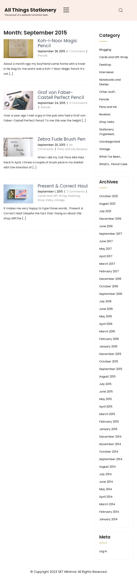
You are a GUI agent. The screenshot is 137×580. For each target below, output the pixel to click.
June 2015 (106, 391)
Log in (103, 551)
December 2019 (110, 219)
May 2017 (105, 249)
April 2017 (105, 256)
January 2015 (108, 429)
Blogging (105, 50)
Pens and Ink (66, 149)
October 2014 (108, 452)
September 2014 (110, 459)
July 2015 (105, 384)
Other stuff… (107, 92)
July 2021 (105, 211)
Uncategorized (109, 142)
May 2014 (105, 489)
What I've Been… (110, 157)
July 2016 (105, 301)
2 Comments (76, 191)
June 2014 (106, 482)
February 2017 (109, 271)
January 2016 (108, 346)
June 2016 (106, 309)
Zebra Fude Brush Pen (61, 139)
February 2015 (109, 422)
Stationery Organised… (107, 131)
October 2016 (108, 286)
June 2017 (106, 241)
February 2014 (109, 512)
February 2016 (109, 339)
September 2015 (110, 369)
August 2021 (107, 204)
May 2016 (105, 316)
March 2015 (107, 414)
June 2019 (106, 226)
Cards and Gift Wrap (52, 196)
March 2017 (107, 264)
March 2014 (107, 504)
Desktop (74, 196)
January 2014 (108, 519)
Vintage (59, 200)
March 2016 (107, 331)
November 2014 (110, 444)
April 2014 (106, 497)
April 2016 (105, 324)
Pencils (42, 55)
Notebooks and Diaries (110, 82)
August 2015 (107, 376)
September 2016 (110, 294)
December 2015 (110, 354)
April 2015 (105, 406)
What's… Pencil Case (113, 164)
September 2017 (110, 234)
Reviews (81, 149)
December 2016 (110, 279)
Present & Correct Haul (63, 186)
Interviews (106, 72)
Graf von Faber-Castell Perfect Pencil (61, 95)
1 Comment (77, 51)
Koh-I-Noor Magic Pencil (57, 43)
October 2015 (108, 361)
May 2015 (105, 399)
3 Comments (78, 103)
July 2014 (105, 474)
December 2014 (110, 437)
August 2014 (107, 467)
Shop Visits (45, 200)
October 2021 (108, 196)
